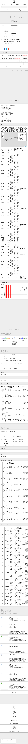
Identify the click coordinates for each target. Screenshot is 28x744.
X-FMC (16, 61)
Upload (17, 4)
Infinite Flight (12, 58)
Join (7, 10)
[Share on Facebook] (4, 49)
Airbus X (9, 61)
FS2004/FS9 (4, 58)
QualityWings (4, 64)
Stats (14, 713)
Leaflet (26, 146)
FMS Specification (14, 723)
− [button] (2, 136)
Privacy (14, 728)
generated (13, 33)
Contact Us (14, 717)
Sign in (21, 10)
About (14, 712)
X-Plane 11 (3, 55)
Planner (10, 4)
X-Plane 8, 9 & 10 (10, 55)
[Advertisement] (14, 86)
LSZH (8, 17)
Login (16, 100)
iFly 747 (10, 64)
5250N (11, 137)
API (14, 722)
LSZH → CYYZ (18, 620)
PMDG (3, 61)
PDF (21, 64)
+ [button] (2, 134)
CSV (7, 66)
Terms (14, 727)
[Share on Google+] (8, 49)
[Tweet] (6, 49)
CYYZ (20, 17)
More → (14, 692)
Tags (3, 4)
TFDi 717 (16, 64)
